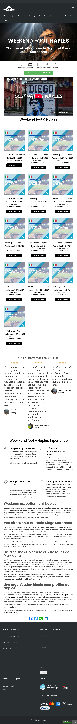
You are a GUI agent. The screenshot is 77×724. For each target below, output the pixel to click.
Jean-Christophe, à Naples (18, 411)
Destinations (22, 16)
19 (74, 722)
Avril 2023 (61, 392)
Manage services (67, 721)
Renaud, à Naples (64, 390)
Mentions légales (9, 686)
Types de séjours (10, 16)
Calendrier (42, 16)
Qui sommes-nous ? (55, 16)
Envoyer (44, 673)
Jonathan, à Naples (42, 425)
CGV (4, 694)
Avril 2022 (14, 414)
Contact (68, 16)
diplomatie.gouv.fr (10, 612)
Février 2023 (38, 427)
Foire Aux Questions (10, 642)
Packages (32, 16)
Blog (5, 21)
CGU (4, 690)
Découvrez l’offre (14, 165)
